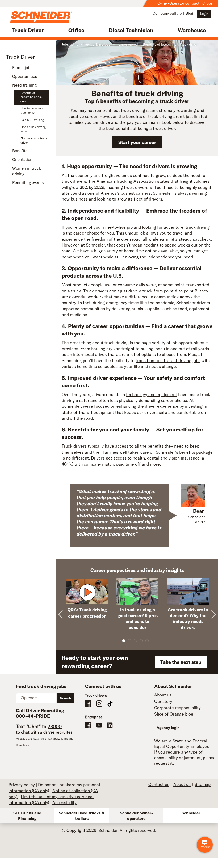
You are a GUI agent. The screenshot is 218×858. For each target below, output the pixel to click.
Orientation (22, 159)
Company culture (167, 13)
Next (213, 610)
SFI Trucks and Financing (27, 815)
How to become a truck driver (31, 110)
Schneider (191, 812)
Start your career (137, 142)
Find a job (21, 67)
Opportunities (24, 76)
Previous (63, 610)
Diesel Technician (131, 30)
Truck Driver (28, 30)
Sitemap (203, 784)
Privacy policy (22, 784)
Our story (163, 701)
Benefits (19, 150)
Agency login (168, 727)
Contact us (158, 784)
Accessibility (64, 802)
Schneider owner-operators (136, 815)
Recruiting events (28, 182)
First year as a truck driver (33, 140)
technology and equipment (151, 394)
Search (65, 698)
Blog (189, 13)
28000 (55, 726)
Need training (24, 85)
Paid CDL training (32, 120)
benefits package (196, 452)
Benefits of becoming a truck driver (31, 97)
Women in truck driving (26, 171)
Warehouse (192, 30)
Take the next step (180, 662)
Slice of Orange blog (173, 714)
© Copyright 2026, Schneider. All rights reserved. (109, 830)
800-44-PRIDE (33, 716)
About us (162, 695)
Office (76, 30)
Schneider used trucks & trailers (82, 815)
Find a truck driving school (33, 129)
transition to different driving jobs (168, 360)
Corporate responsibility (177, 707)
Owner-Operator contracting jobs (185, 3)
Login (204, 13)
